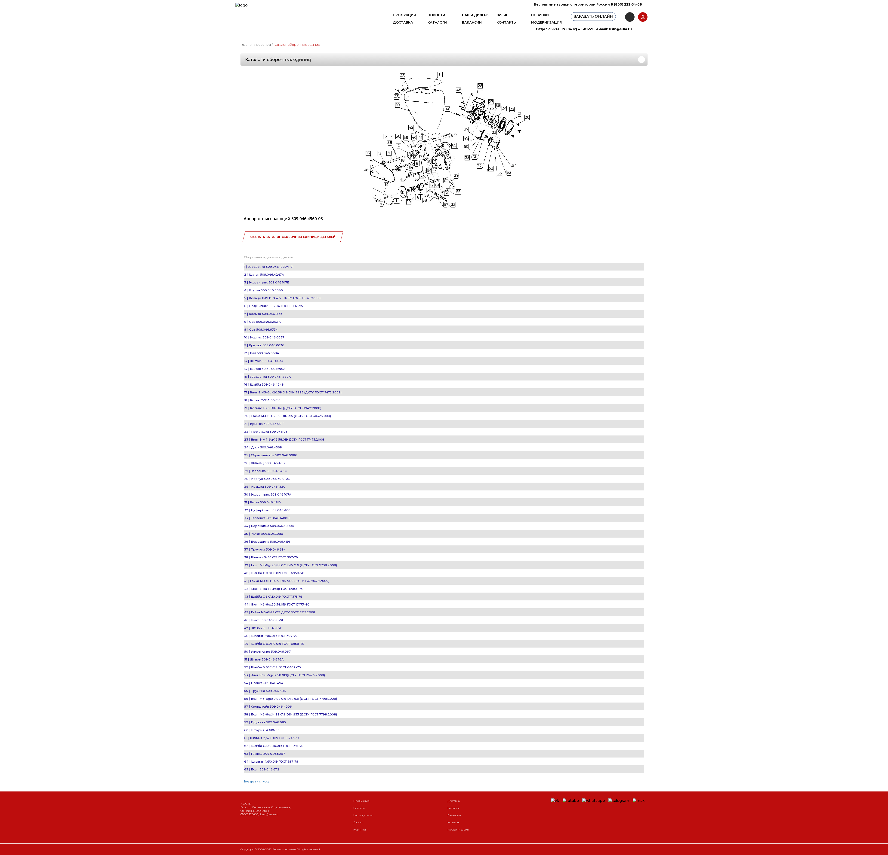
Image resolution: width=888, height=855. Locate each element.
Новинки (540, 15)
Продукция (404, 15)
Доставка (403, 22)
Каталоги (437, 22)
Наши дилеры (475, 15)
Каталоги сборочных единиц (278, 59)
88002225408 (249, 814)
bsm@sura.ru (620, 29)
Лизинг (503, 15)
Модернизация (546, 22)
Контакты (506, 22)
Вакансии (472, 22)
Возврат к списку (256, 781)
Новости (436, 15)
